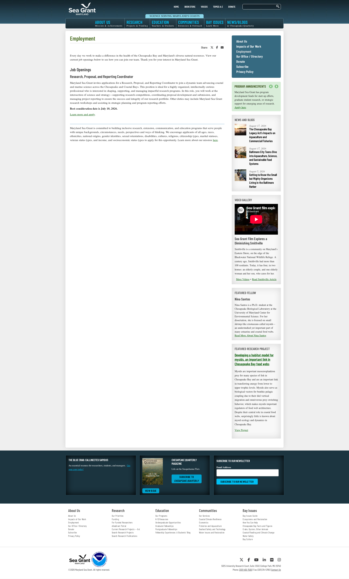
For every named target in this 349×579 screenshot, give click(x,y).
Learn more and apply (82, 114)
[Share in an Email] (222, 47)
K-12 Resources (161, 519)
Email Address (223, 467)
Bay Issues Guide (250, 515)
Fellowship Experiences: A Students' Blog (172, 532)
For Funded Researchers (122, 522)
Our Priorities (118, 515)
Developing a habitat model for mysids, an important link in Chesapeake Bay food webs (254, 359)
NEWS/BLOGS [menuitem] (240, 23)
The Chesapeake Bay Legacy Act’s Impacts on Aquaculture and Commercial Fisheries (262, 135)
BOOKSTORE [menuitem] (189, 6)
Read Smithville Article (264, 279)
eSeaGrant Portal (119, 525)
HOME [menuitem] (176, 6)
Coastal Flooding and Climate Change (258, 532)
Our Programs (161, 515)
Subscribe (242, 67)
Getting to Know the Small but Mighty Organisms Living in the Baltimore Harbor (263, 180)
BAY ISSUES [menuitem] (215, 23)
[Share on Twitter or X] (211, 47)
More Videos (242, 279)
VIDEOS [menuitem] (204, 6)
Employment (243, 51)
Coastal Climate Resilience (210, 519)
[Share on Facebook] (217, 47)
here (215, 140)
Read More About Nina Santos (250, 335)
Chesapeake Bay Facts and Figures (257, 525)
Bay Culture (248, 539)
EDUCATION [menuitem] (163, 23)
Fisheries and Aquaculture (210, 525)
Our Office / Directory (249, 56)
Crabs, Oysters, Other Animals (255, 529)
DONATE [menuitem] (232, 6)
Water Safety (248, 535)
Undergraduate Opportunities (168, 522)
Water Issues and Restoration (211, 532)
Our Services (204, 515)
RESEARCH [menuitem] (137, 23)
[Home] (82, 8)
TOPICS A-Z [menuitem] (218, 6)
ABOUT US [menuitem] (109, 23)
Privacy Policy (245, 72)
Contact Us (276, 569)
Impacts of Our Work (248, 46)
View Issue (151, 490)
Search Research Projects (123, 532)
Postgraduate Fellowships (166, 529)
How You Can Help (250, 522)
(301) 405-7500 (245, 569)
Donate (240, 61)
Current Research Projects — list (126, 529)
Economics (203, 522)
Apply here (240, 107)
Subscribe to (186, 478)
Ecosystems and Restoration (255, 519)
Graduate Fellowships (164, 525)
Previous (271, 86)
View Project (241, 430)
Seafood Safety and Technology (212, 529)
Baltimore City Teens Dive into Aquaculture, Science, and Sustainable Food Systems (263, 157)
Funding (115, 519)
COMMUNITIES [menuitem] (190, 23)
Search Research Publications (124, 535)
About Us (241, 41)
